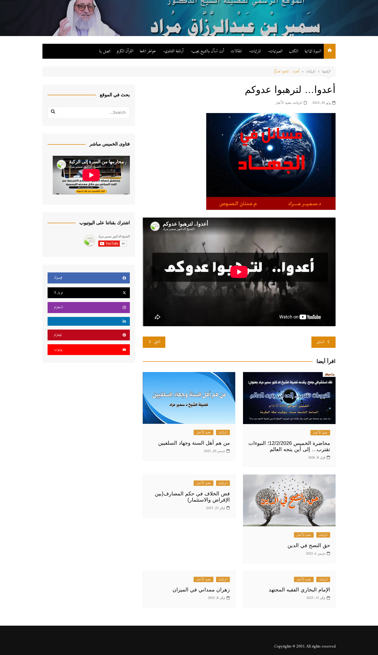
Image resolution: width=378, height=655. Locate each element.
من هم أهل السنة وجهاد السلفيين (194, 443)
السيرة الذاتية (312, 51)
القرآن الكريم (125, 51)
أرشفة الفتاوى (174, 51)
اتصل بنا (104, 51)
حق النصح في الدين (308, 545)
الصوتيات (275, 51)
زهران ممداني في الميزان (201, 589)
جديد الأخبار (283, 103)
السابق (320, 342)
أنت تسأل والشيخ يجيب (208, 51)
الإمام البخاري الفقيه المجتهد (299, 589)
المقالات (236, 51)
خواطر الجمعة (148, 51)
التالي (157, 342)
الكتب (293, 51)
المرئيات (255, 51)
